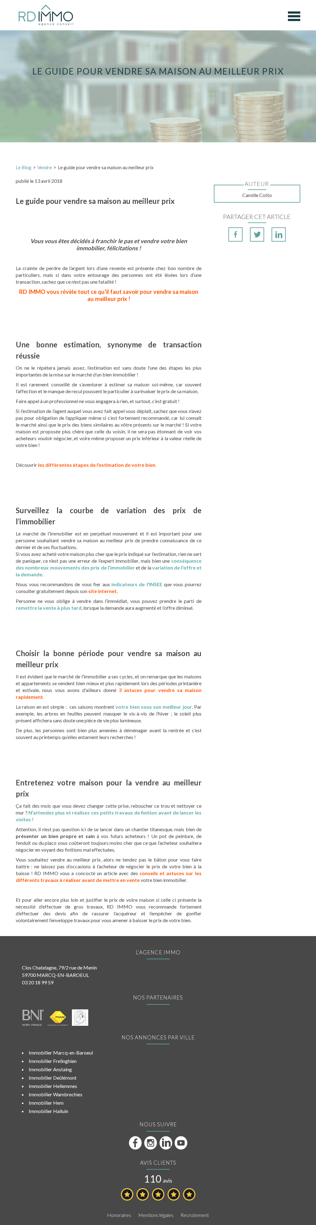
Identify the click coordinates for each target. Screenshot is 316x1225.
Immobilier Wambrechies (55, 1094)
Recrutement (195, 1215)
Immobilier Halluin (48, 1111)
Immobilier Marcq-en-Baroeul (61, 1052)
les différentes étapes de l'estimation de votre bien (96, 465)
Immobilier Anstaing (50, 1069)
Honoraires (119, 1215)
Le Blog (23, 167)
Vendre (44, 167)
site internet (102, 591)
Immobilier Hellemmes (53, 1086)
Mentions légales (155, 1215)
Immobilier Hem (46, 1103)
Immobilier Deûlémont (53, 1078)
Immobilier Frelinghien (53, 1061)
